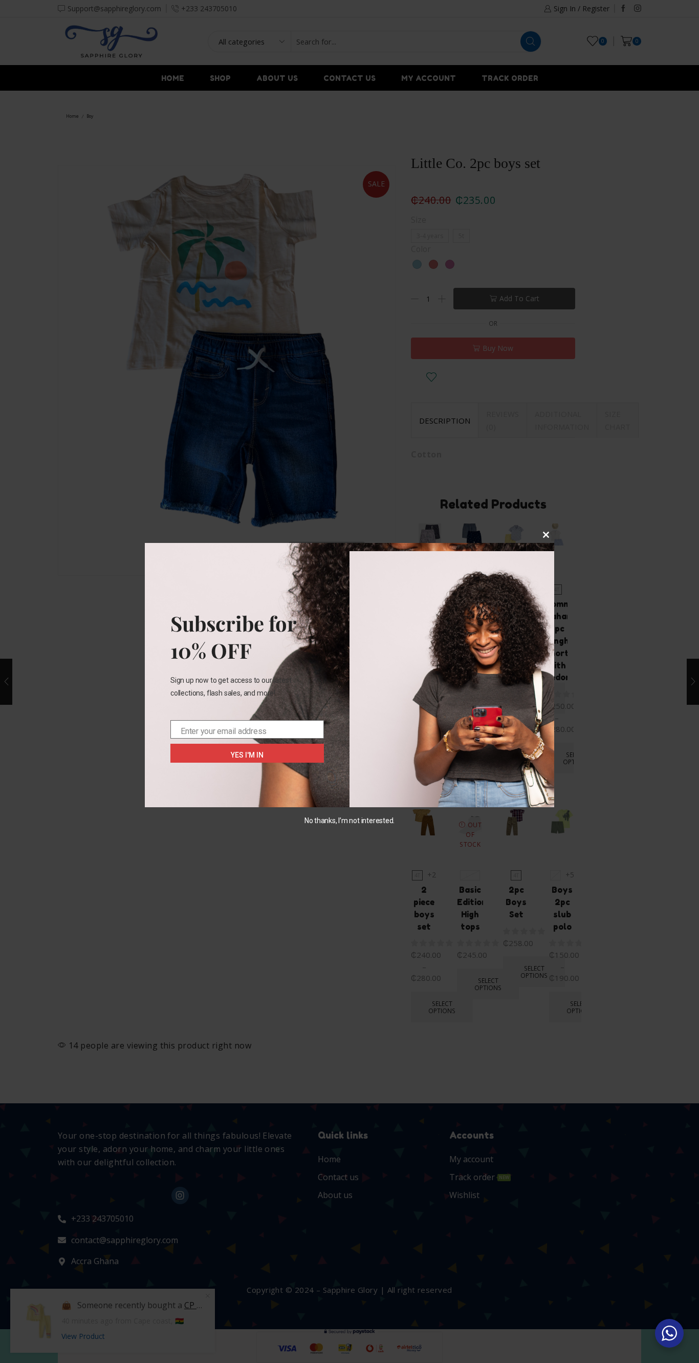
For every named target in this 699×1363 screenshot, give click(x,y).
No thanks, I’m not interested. (349, 820)
